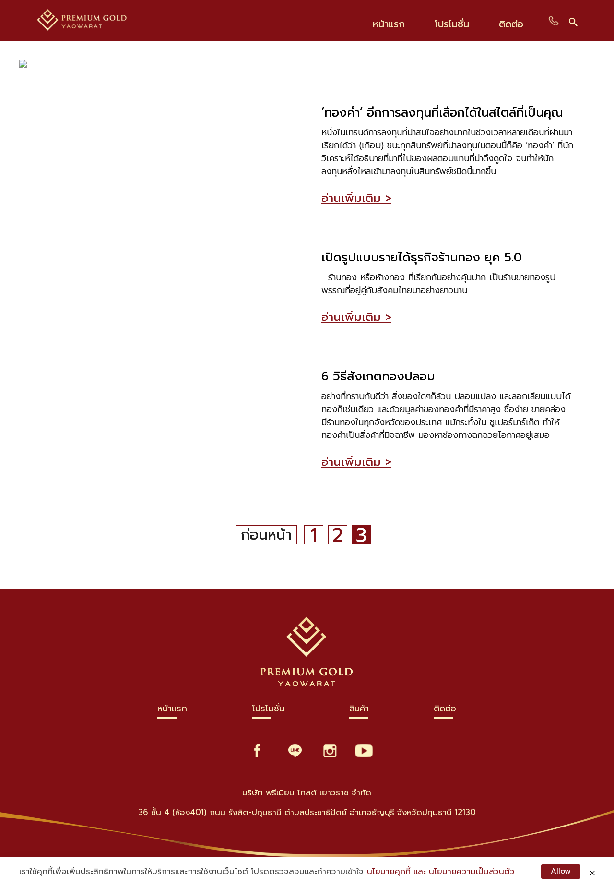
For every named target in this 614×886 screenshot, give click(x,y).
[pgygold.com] (100, 20)
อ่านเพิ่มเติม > (356, 198)
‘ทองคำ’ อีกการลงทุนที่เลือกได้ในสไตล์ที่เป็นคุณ (442, 113)
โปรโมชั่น (268, 710)
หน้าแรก (172, 710)
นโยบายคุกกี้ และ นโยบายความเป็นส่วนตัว (441, 871)
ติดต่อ (445, 710)
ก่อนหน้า (266, 534)
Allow (561, 871)
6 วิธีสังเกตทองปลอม (378, 377)
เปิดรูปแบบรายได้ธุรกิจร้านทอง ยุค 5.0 (421, 258)
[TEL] (553, 20)
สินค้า (359, 710)
